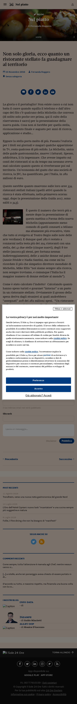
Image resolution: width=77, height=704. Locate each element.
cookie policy (60, 338)
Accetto (38, 389)
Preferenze (38, 380)
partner (47, 355)
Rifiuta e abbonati (63, 309)
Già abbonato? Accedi (38, 395)
